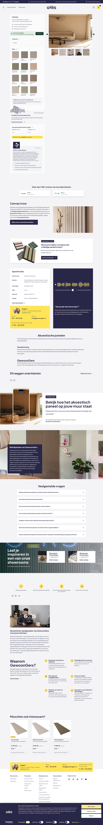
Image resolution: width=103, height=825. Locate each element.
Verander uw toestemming (53, 421)
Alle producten (28, 778)
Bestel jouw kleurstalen (16, 122)
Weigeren (91, 815)
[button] (47, 34)
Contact (41, 778)
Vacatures (55, 788)
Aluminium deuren (29, 781)
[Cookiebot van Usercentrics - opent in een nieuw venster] (9, 822)
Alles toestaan (91, 806)
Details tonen (75, 822)
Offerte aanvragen (44, 781)
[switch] (41, 822)
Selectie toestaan (91, 811)
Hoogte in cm (32, 129)
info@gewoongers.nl (39, 318)
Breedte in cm (16, 129)
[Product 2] (70, 52)
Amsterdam (13, 781)
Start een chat (39, 33)
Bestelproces (56, 785)
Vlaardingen (13, 778)
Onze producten (11, 7)
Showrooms (22, 7)
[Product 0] (54, 52)
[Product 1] (62, 52)
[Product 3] (78, 52)
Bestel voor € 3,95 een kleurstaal (17, 752)
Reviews (55, 783)
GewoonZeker (43, 792)
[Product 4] (86, 52)
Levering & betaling (44, 794)
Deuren (26, 788)
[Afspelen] (56, 284)
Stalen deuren (28, 790)
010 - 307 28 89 (17, 318)
